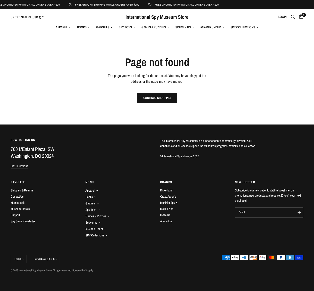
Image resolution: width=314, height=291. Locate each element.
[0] (300, 17)
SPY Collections (242, 27)
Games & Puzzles (153, 27)
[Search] (293, 17)
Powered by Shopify (82, 270)
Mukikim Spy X (168, 202)
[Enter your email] (299, 212)
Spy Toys (125, 27)
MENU (89, 182)
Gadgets (102, 27)
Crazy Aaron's (168, 196)
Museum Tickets (20, 209)
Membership (18, 202)
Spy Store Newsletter (23, 221)
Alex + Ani (166, 221)
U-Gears (165, 215)
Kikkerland (166, 190)
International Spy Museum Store (157, 16)
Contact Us (17, 196)
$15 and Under (210, 27)
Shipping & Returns (22, 190)
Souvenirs (183, 27)
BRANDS (166, 182)
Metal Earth (166, 209)
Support (15, 215)
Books (82, 27)
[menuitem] (63, 27)
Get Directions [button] (19, 166)
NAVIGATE (18, 182)
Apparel (61, 27)
